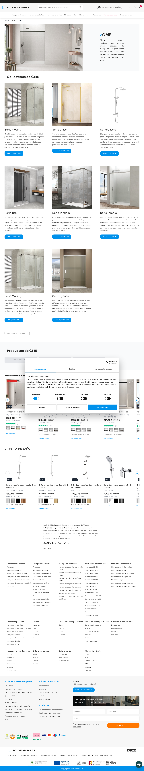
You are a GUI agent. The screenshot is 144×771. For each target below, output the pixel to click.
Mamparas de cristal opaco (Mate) (123, 586)
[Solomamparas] (40, 750)
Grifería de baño (84, 15)
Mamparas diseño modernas (17, 638)
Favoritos (42, 696)
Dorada (35, 661)
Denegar (42, 407)
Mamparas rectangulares (42, 573)
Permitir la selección (72, 407)
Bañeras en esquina (14, 570)
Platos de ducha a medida (15, 716)
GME (34, 628)
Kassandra (36, 625)
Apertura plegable (39, 589)
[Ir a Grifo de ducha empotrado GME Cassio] (119, 467)
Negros (61, 628)
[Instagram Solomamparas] (130, 750)
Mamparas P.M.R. (13, 644)
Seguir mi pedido (46, 699)
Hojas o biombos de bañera (17, 573)
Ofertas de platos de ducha (50, 716)
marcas (14, 20)
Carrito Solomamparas (48, 693)
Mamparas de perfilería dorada (70, 590)
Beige (61, 625)
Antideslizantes (116, 628)
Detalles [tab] (72, 369)
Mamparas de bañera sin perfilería (19, 583)
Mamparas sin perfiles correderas (19, 628)
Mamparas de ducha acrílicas (122, 567)
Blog (6, 719)
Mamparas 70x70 (91, 570)
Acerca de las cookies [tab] (104, 369)
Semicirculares (38, 580)
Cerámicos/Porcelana (93, 625)
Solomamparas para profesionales (19, 693)
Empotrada (63, 654)
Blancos (62, 635)
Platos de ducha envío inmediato (18, 709)
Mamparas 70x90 (91, 573)
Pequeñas (88, 612)
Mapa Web (86, 755)
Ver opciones (11, 433)
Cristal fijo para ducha (41, 593)
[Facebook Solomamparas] (128, 750)
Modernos (115, 631)
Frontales (10, 567)
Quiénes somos (11, 696)
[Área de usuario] (135, 7)
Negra (35, 654)
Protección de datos (29, 755)
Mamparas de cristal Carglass (122, 583)
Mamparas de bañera (36, 15)
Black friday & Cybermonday (50, 713)
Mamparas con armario (41, 605)
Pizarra (87, 628)
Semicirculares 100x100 (93, 605)
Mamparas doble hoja (41, 599)
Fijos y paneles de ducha (42, 577)
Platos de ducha (70, 15)
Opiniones (9, 686)
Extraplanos (115, 625)
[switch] (60, 398)
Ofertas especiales (110, 15)
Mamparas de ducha (18, 15)
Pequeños (114, 635)
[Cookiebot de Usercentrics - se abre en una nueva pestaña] (108, 362)
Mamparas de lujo (13, 641)
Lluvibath (88, 670)
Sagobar (88, 667)
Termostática (64, 661)
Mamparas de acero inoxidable (122, 573)
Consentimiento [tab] (40, 369)
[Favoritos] (130, 6)
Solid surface (90, 638)
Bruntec (10, 667)
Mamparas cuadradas (40, 570)
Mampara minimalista (15, 631)
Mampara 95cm (91, 609)
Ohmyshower (12, 670)
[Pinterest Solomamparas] (135, 750)
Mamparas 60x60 (91, 567)
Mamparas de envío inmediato (17, 706)
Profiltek (36, 635)
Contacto (8, 699)
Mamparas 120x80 (91, 589)
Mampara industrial (14, 635)
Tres (86, 657)
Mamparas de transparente (121, 577)
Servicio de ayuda (83, 690)
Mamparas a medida (54, 15)
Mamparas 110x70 (91, 583)
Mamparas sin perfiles (15, 625)
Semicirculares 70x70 (93, 596)
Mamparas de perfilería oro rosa (70, 587)
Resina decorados (91, 641)
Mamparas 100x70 (91, 577)
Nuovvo (9, 661)
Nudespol (10, 657)
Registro (42, 689)
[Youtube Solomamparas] (133, 750)
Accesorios (97, 15)
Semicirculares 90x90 (93, 602)
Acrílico (88, 635)
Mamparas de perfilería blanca (70, 584)
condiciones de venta (69, 755)
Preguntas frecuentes (14, 689)
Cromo (35, 664)
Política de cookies (48, 755)
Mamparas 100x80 (91, 580)
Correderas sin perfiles (41, 583)
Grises (61, 631)
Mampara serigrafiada (119, 580)
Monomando (63, 657)
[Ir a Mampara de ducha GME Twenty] (21, 394)
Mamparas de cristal (118, 570)
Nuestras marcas (126, 15)
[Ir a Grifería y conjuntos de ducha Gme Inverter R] (21, 467)
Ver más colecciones (17, 333)
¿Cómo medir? (11, 703)
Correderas (37, 596)
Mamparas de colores (67, 593)
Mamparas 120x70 (91, 586)
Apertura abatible (39, 586)
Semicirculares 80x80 (93, 599)
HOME (7, 20)
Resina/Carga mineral (93, 631)
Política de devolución (103, 755)
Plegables (10, 586)
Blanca (35, 657)
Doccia (35, 631)
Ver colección (14, 153)
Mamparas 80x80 (91, 593)
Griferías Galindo (91, 661)
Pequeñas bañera (91, 615)
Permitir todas (102, 407)
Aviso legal (12, 755)
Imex (87, 654)
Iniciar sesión (44, 686)
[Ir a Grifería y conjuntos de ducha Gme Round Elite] (86, 467)
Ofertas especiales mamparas (51, 710)
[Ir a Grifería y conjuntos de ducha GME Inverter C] (53, 467)
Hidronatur (11, 664)
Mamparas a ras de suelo (42, 602)
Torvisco (36, 638)
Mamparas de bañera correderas (18, 580)
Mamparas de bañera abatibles (18, 577)
